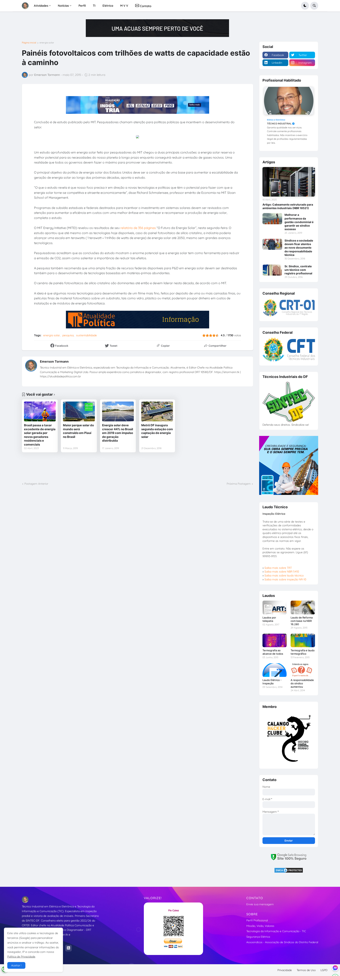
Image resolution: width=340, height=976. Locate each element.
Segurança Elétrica (258, 936)
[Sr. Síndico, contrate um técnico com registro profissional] (272, 270)
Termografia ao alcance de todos (272, 652)
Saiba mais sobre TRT (278, 568)
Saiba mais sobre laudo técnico (284, 575)
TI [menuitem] (94, 5)
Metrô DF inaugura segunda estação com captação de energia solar (157, 431)
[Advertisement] (137, 467)
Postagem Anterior (36, 483)
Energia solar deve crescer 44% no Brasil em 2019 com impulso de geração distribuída (117, 432)
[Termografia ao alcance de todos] (274, 640)
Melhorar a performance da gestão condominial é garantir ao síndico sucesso (299, 222)
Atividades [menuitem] (41, 5)
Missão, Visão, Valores (260, 926)
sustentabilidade (86, 335)
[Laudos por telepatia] (274, 607)
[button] (305, 6)
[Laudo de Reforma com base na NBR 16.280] (303, 607)
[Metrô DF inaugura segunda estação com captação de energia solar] (157, 411)
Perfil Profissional (257, 920)
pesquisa (68, 335)
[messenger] (335, 967)
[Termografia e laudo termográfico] (303, 640)
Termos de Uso (306, 970)
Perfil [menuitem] (82, 5)
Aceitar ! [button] (16, 965)
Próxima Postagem (239, 483)
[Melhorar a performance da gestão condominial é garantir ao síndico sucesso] (272, 218)
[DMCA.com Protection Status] (288, 872)
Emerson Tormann (54, 361)
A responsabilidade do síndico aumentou (302, 683)
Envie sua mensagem (260, 904)
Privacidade (284, 970)
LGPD (324, 970)
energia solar (47, 42)
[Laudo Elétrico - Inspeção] (274, 670)
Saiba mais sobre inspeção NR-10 (285, 579)
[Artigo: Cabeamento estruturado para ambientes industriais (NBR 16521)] (288, 182)
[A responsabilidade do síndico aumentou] (303, 670)
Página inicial (29, 42)
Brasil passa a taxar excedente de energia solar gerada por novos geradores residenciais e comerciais (39, 434)
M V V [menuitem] (124, 5)
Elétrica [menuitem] (108, 5)
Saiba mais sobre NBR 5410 (281, 571)
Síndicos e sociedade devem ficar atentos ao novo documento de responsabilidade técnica (299, 247)
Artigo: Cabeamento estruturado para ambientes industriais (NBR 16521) (287, 206)
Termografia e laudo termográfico (303, 652)
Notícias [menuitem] (63, 5)
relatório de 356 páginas (138, 228)
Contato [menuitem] (145, 6)
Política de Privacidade (21, 956)
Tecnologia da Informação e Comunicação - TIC (276, 931)
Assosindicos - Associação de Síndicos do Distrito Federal (282, 942)
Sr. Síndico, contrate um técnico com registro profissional (298, 270)
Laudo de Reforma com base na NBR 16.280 (302, 621)
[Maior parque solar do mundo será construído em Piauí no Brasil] (79, 411)
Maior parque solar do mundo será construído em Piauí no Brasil (78, 431)
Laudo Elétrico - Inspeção (272, 681)
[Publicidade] (157, 28)
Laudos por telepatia (269, 619)
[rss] (68, 948)
